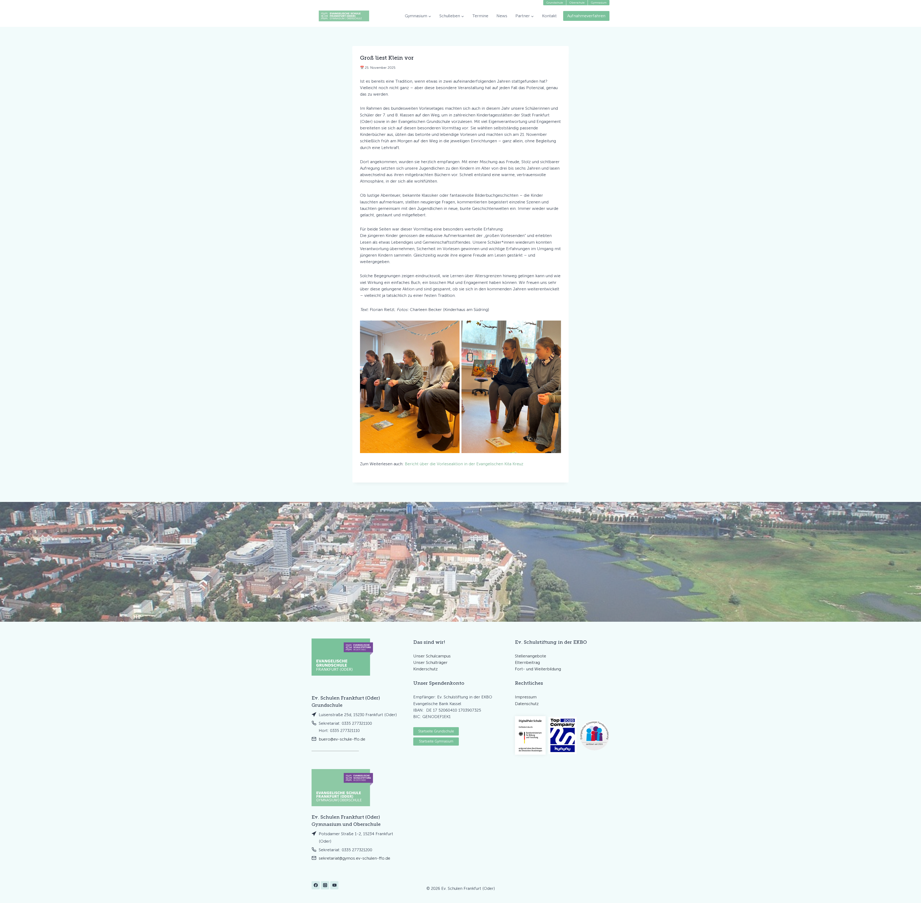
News (501, 15)
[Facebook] (316, 885)
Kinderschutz (425, 669)
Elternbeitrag (527, 662)
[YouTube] (334, 885)
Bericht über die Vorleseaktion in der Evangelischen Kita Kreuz (464, 463)
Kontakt (549, 15)
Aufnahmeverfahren (586, 15)
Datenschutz (527, 703)
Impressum (526, 697)
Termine (480, 15)
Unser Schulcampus (432, 656)
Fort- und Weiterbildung (538, 669)
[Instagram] (325, 885)
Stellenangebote (530, 656)
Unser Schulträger (430, 662)
